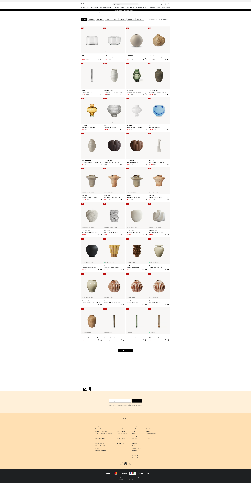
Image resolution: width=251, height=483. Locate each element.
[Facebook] (121, 463)
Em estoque (91, 19)
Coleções (130, 19)
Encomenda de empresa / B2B (101, 450)
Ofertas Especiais (166, 7)
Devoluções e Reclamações (101, 431)
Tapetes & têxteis (125, 7)
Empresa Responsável (151, 433)
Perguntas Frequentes (100, 436)
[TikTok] (130, 463)
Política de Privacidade (100, 445)
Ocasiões (134, 445)
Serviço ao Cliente (99, 428)
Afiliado (147, 436)
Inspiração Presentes (136, 448)
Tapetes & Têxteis (121, 438)
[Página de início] (83, 4)
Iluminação (116, 7)
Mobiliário (132, 7)
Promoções (134, 438)
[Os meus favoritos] (165, 4)
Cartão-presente (120, 445)
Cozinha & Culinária (107, 7)
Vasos (98, 12)
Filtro (85, 19)
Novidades (152, 7)
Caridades (148, 438)
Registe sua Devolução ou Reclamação (103, 433)
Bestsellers (134, 443)
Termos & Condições (99, 443)
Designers (139, 19)
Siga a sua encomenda (100, 440)
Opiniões (148, 431)
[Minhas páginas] (162, 4)
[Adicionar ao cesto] (101, 59)
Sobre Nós (148, 428)
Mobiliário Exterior (121, 443)
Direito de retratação (99, 453)
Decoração (93, 12)
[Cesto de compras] (168, 4)
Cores (114, 19)
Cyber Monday (135, 455)
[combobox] (166, 1)
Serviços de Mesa (121, 428)
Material (122, 19)
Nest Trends (134, 450)
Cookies (97, 448)
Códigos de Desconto (137, 457)
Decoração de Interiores (96, 7)
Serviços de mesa (85, 7)
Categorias (99, 19)
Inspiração (134, 428)
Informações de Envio (100, 438)
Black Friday (134, 453)
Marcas (158, 7)
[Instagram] (125, 463)
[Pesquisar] (114, 4)
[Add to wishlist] (99, 59)
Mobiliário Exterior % (141, 7)
